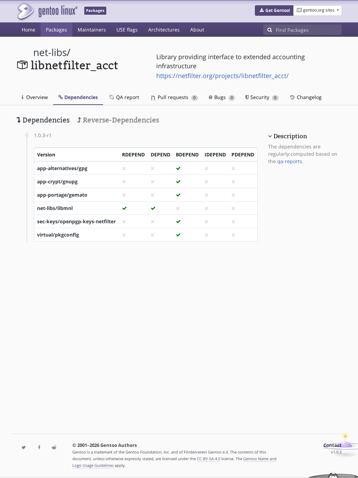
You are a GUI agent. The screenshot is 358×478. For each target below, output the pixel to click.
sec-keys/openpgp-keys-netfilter (76, 221)
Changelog (308, 97)
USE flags (127, 29)
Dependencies (80, 97)
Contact (332, 445)
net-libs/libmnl (55, 208)
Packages (56, 29)
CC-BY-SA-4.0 (208, 458)
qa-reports (289, 161)
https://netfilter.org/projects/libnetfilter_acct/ (222, 75)
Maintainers (92, 29)
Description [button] (290, 136)
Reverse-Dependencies (120, 120)
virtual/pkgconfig (58, 234)
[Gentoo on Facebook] (38, 447)
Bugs (223, 97)
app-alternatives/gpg (62, 168)
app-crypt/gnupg (57, 181)
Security (262, 97)
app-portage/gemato (62, 194)
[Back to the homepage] (47, 11)
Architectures (164, 29)
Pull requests (175, 97)
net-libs (50, 52)
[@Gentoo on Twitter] (23, 447)
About (197, 29)
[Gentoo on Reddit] (54, 447)
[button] (274, 10)
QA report (127, 97)
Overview (36, 97)
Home (28, 29)
